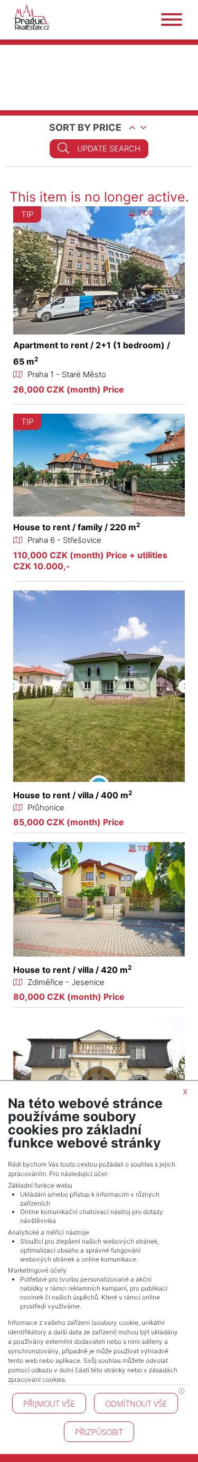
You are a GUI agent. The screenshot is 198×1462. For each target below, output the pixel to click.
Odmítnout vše (136, 1403)
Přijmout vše (49, 1403)
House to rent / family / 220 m (76, 527)
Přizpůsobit (99, 1432)
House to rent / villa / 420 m (72, 969)
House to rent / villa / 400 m (73, 795)
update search (108, 149)
